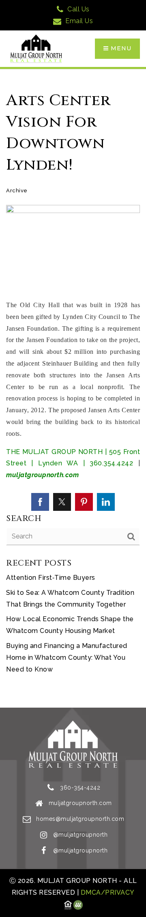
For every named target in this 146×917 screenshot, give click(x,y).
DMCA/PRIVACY (107, 892)
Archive (17, 190)
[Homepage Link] (36, 48)
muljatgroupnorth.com (42, 475)
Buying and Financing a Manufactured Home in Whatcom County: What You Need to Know (66, 657)
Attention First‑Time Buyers (50, 577)
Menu (120, 48)
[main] (73, 388)
